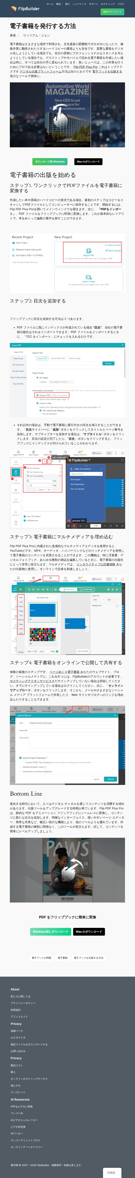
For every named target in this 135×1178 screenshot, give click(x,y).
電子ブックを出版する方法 (88, 957)
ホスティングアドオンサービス (31, 681)
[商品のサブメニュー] (62, 4)
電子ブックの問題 (41, 957)
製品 (58, 3)
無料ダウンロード (112, 11)
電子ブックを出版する (107, 71)
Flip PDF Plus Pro (85, 67)
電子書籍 (63, 957)
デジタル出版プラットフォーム (41, 71)
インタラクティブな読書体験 (95, 564)
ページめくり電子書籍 (64, 672)
